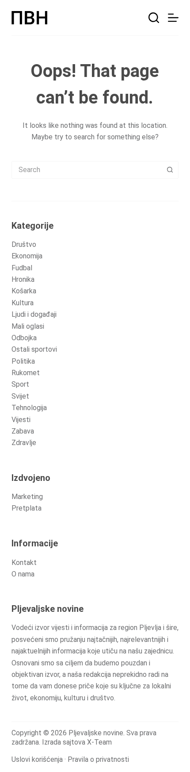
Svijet (20, 396)
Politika (23, 361)
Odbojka (24, 338)
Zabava (22, 431)
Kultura (22, 303)
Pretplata (26, 508)
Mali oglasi (27, 326)
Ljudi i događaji (34, 314)
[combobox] (86, 170)
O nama (22, 574)
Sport (20, 384)
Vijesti (20, 419)
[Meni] (173, 17)
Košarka (23, 291)
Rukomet (25, 373)
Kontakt (24, 562)
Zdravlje (23, 442)
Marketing (27, 496)
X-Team (99, 742)
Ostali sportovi (34, 349)
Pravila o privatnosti (98, 759)
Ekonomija (26, 256)
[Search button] (169, 169)
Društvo (23, 244)
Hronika (22, 279)
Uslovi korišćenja (37, 759)
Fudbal (21, 268)
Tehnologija (29, 407)
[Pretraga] (153, 17)
